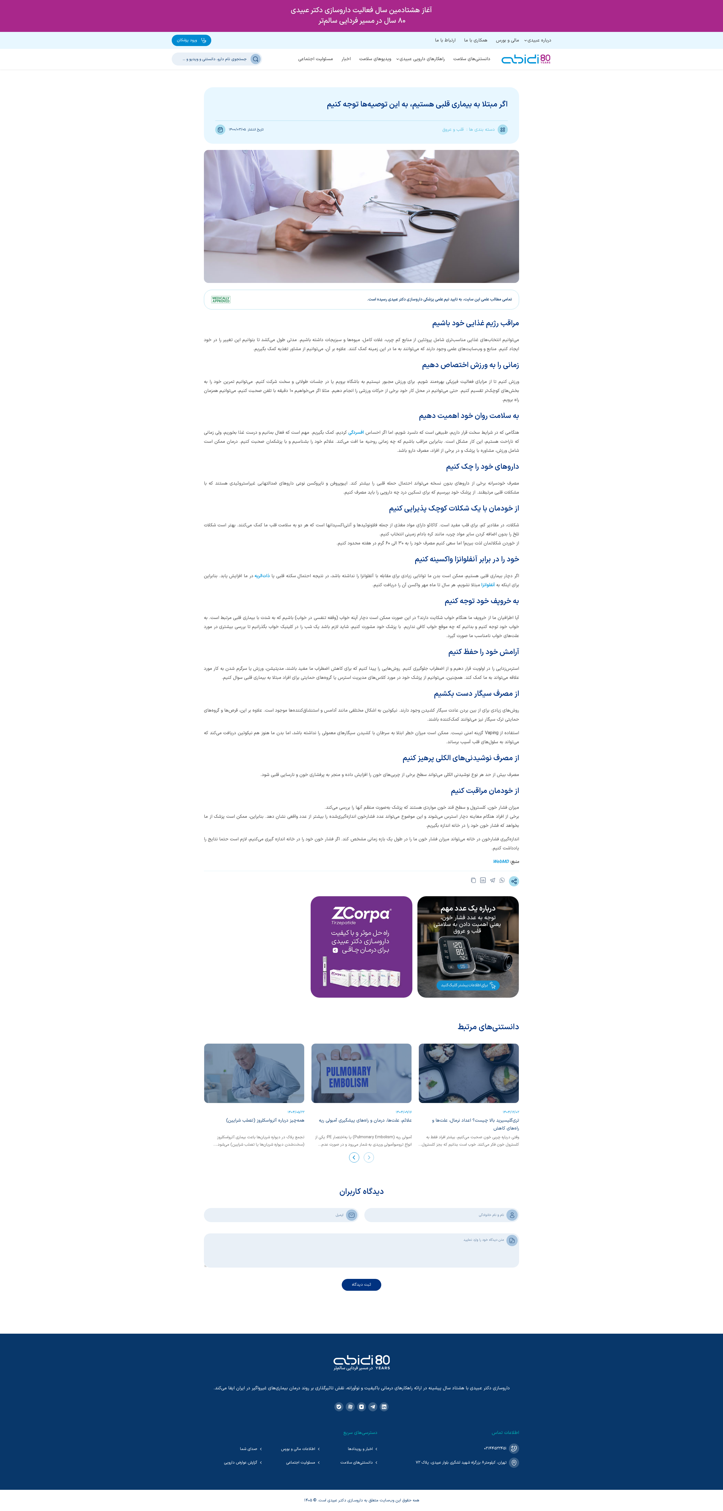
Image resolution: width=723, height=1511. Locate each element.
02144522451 (495, 1448)
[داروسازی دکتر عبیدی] (525, 59)
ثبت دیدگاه (361, 1285)
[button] (369, 1157)
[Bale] (338, 1406)
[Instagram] (361, 1406)
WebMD (501, 861)
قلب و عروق (453, 129)
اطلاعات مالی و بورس (298, 1449)
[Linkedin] (384, 1406)
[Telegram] (372, 1406)
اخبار (346, 59)
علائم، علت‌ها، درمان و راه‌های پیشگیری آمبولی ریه (365, 1120)
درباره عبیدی (539, 40)
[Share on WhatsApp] (502, 881)
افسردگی (356, 432)
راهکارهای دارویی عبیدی (422, 59)
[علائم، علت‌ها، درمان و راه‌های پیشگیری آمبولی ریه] (361, 1073)
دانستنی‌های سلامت (471, 59)
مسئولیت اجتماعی (315, 59)
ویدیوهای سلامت (375, 59)
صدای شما (248, 1449)
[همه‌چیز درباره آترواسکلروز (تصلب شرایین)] (254, 1073)
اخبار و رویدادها (360, 1449)
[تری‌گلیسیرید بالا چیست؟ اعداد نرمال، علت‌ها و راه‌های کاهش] (469, 1073)
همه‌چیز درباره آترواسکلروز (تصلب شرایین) (265, 1120)
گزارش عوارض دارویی (240, 1463)
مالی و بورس (507, 40)
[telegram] (492, 881)
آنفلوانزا (488, 585)
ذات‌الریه (262, 576)
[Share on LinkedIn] (483, 881)
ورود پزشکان (187, 40)
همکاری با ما (475, 40)
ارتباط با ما (445, 40)
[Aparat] (350, 1406)
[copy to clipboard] (473, 881)
